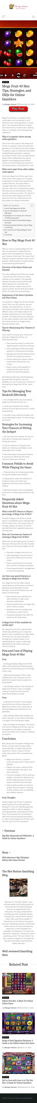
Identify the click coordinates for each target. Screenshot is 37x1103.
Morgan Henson (10, 104)
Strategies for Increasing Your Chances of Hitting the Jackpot (18, 217)
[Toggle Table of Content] (31, 205)
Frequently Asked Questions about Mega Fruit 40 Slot (18, 226)
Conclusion (8, 235)
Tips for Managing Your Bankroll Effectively (16, 212)
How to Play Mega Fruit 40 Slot (15, 208)
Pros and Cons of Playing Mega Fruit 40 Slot (18, 231)
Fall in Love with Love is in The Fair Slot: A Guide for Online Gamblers (17, 1081)
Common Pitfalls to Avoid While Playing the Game (18, 221)
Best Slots (5, 82)
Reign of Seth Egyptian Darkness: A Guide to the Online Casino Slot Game (18, 1041)
